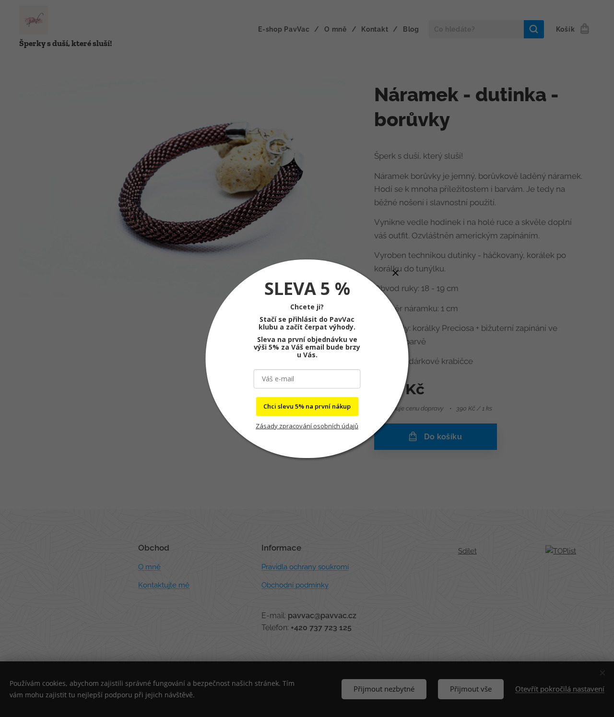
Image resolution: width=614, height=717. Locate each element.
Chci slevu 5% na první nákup (307, 406)
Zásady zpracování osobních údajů (307, 426)
